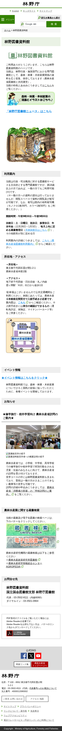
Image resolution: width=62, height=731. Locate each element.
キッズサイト (29, 11)
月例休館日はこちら (36, 230)
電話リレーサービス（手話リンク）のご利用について (29, 720)
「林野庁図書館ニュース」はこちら (29, 111)
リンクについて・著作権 (15, 711)
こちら (48, 85)
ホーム (7, 30)
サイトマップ (45, 11)
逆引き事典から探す (50, 18)
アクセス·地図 (37, 699)
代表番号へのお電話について (43, 688)
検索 (54, 24)
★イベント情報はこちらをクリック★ (25, 377)
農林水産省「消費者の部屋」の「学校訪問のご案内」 (30, 491)
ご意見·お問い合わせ (13, 699)
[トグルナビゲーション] (2, 19)
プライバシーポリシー (30, 706)
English (15, 11)
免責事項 (34, 711)
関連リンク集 (22, 664)
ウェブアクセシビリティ (15, 715)
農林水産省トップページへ (39, 664)
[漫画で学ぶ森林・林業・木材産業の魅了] (31, 98)
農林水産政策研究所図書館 (22, 560)
